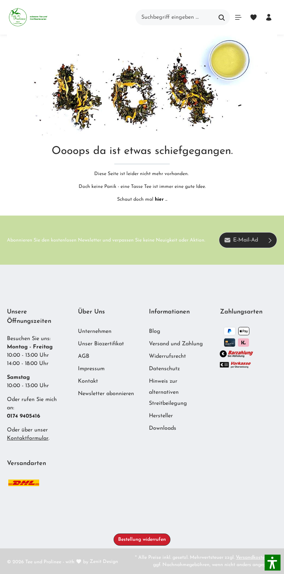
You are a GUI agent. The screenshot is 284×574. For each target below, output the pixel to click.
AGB (83, 356)
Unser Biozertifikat (101, 344)
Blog (154, 331)
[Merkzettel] (253, 17)
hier (159, 199)
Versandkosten (251, 557)
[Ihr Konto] (269, 17)
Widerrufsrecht (167, 356)
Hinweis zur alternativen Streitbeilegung (168, 392)
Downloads (162, 428)
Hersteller (161, 416)
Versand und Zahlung (176, 344)
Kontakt (88, 381)
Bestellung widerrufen (142, 539)
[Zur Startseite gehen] (28, 17)
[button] (273, 563)
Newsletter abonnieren (106, 394)
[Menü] (238, 17)
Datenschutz (164, 369)
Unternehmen (95, 331)
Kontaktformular (27, 438)
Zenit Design (104, 561)
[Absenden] (270, 240)
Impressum (91, 369)
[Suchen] (222, 17)
